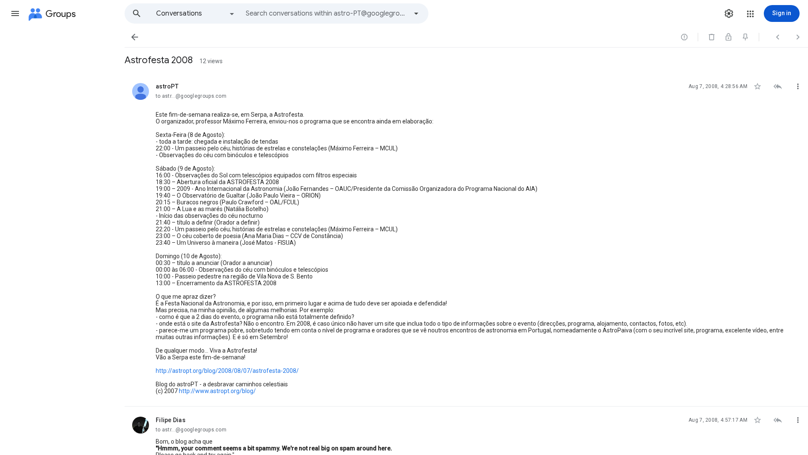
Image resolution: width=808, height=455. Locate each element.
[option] (195, 13)
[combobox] (326, 13)
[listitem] (466, 240)
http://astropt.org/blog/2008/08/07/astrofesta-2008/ (227, 370)
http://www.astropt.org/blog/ (217, 391)
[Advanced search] (416, 13)
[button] (15, 13)
